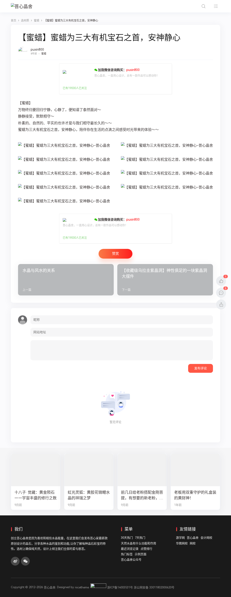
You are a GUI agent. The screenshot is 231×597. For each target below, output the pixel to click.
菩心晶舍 (193, 537)
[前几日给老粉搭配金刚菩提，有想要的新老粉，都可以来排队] (142, 469)
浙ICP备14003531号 (120, 587)
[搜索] (203, 6)
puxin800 (37, 49)
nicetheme (82, 587)
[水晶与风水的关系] (66, 280)
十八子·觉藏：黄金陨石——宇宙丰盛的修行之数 (35, 495)
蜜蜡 (43, 53)
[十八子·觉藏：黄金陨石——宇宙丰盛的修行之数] (35, 469)
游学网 (180, 537)
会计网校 (206, 537)
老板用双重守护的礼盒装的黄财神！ (195, 495)
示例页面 (140, 554)
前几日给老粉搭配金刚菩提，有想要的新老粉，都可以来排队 (142, 495)
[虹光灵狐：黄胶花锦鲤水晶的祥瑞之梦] (88, 469)
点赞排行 (146, 548)
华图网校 (182, 543)
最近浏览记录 (130, 548)
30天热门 (127, 537)
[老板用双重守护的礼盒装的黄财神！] (195, 469)
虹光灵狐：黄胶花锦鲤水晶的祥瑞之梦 (89, 495)
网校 (193, 543)
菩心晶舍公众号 (131, 559)
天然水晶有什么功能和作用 (138, 543)
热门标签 (127, 554)
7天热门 (140, 537)
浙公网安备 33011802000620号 (154, 587)
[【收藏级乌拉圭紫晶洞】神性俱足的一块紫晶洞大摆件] (165, 280)
